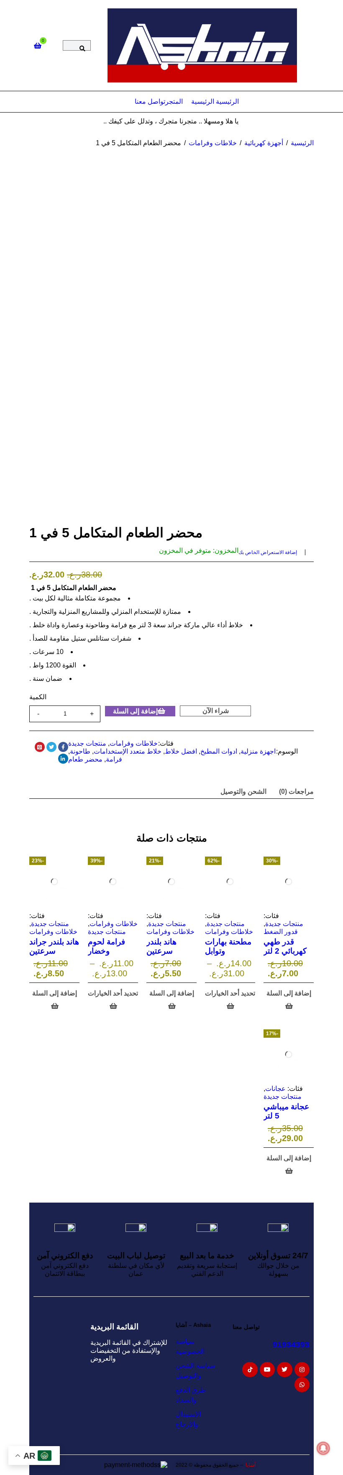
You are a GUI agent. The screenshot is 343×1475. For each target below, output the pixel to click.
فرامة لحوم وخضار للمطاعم (106, 951)
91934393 (291, 1344)
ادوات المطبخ (218, 751)
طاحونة (80, 751)
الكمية (37, 696)
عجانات (275, 1088)
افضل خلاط (181, 751)
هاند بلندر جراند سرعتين (54, 946)
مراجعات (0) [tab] (296, 791)
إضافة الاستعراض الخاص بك (267, 552)
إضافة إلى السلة (135, 711)
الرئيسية (302, 142)
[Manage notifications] (323, 1448)
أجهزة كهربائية (263, 142)
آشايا (250, 1465)
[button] (289, 1000)
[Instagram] (302, 1369)
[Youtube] (267, 1369)
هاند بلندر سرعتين (161, 946)
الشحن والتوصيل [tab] (243, 791)
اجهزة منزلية (258, 751)
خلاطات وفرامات (213, 142)
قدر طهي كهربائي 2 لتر (285, 946)
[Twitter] (284, 1369)
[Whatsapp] (302, 1384)
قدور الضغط (281, 931)
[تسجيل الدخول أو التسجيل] (54, 45)
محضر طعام (85, 759)
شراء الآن (215, 710)
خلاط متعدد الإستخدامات (127, 751)
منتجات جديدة (87, 743)
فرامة (114, 759)
